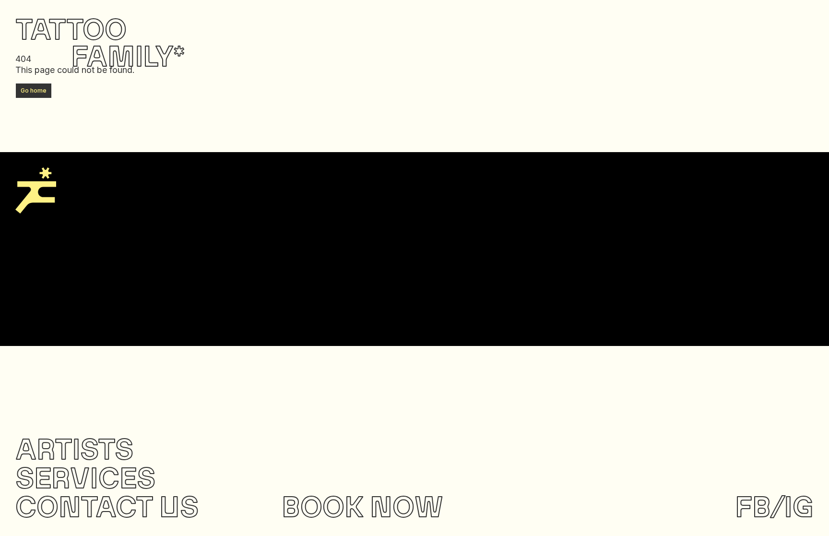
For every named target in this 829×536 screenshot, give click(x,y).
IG (799, 506)
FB (753, 506)
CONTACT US (107, 506)
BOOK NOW (363, 506)
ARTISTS (74, 448)
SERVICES (85, 477)
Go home (34, 90)
